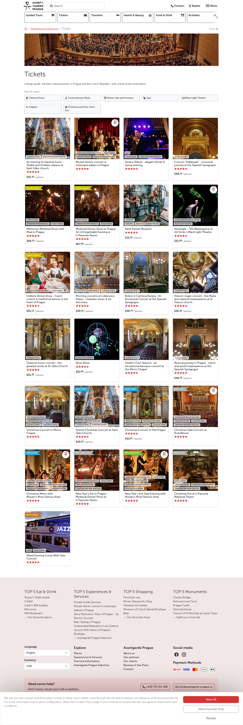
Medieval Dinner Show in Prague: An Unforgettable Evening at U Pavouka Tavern (96, 232)
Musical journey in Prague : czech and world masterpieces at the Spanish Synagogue (194, 366)
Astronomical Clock (185, 601)
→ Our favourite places (38, 617)
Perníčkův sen (131, 597)
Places (78, 653)
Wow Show (83, 362)
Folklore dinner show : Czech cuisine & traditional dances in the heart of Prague (47, 299)
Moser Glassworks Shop (137, 601)
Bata (126, 613)
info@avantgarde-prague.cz (196, 686)
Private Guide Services (87, 602)
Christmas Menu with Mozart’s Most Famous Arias (43, 495)
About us (129, 653)
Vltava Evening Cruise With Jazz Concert (45, 557)
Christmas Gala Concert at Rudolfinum (190, 431)
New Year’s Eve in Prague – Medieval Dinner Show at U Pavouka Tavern (92, 497)
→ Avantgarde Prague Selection (93, 637)
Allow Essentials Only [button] (211, 709)
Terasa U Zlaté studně (37, 597)
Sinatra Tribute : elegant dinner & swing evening (145, 163)
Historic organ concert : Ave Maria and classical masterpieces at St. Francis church (195, 299)
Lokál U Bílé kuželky (36, 605)
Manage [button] (211, 718)
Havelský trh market (135, 605)
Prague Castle (181, 605)
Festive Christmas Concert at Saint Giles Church (97, 431)
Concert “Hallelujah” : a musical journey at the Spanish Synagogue (195, 163)
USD (29, 666)
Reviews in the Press (135, 665)
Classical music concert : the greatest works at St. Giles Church (47, 364)
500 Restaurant (33, 613)
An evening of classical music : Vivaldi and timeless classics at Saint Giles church (44, 165)
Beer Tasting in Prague (87, 622)
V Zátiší (28, 601)
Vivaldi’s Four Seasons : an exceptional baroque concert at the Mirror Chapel (144, 366)
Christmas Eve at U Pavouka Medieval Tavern (191, 495)
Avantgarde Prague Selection (91, 665)
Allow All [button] (211, 699)
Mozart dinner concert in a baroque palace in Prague (92, 163)
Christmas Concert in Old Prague (145, 429)
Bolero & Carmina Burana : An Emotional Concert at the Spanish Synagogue (145, 299)
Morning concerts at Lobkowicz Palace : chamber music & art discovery (95, 299)
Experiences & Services (88, 657)
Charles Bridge (182, 597)
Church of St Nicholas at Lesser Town (195, 613)
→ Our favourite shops (136, 617)
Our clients (130, 661)
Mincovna (30, 609)
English (30, 652)
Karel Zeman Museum (138, 228)
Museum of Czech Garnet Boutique (144, 609)
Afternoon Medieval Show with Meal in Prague (45, 230)
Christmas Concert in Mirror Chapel (43, 431)
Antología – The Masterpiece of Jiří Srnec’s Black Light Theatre (193, 230)
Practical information (87, 661)
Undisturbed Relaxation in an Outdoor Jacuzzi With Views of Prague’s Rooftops (96, 629)
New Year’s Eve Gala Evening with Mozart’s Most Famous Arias (145, 495)
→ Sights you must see (186, 617)
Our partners (131, 657)
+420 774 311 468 (157, 686)
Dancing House (182, 609)
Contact (128, 669)
